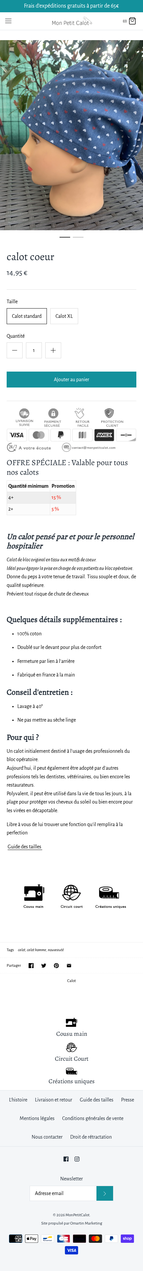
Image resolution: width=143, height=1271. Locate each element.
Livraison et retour (53, 1099)
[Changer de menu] (8, 20)
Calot (71, 981)
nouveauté (56, 950)
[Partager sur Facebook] (31, 965)
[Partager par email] (69, 965)
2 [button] (78, 240)
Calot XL (64, 316)
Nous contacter (47, 1137)
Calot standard (27, 316)
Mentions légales (37, 1118)
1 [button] (65, 240)
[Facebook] (66, 1159)
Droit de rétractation (91, 1137)
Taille (12, 301)
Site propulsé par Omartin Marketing (71, 1223)
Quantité (16, 336)
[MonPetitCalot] (71, 21)
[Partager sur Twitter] (43, 965)
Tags (10, 950)
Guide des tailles (25, 846)
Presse (127, 1099)
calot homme (36, 950)
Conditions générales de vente (92, 1118)
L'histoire (18, 1099)
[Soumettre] (104, 1193)
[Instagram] (76, 1159)
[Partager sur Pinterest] (56, 965)
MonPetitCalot (77, 1215)
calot (21, 950)
